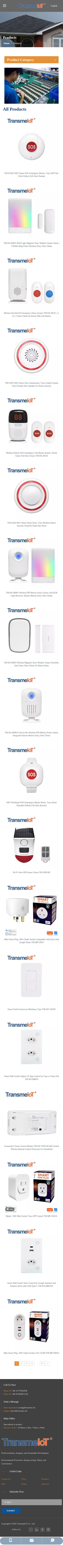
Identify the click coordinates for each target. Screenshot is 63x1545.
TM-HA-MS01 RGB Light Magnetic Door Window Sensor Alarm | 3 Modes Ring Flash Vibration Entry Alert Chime (31, 244)
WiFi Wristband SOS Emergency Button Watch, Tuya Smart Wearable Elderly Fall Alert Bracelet (31, 804)
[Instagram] (48, 1529)
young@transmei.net (26, 1408)
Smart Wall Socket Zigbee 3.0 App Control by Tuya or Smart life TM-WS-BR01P (31, 1077)
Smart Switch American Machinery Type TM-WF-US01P (32, 1009)
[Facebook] (31, 1529)
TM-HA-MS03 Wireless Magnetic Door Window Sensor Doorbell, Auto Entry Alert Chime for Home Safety (31, 664)
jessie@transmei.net (19, 1411)
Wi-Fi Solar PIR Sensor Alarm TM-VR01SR (31, 872)
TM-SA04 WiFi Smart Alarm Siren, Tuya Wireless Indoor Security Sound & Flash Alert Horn (31, 524)
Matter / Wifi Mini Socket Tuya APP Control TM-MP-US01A (31, 1216)
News (24, 1479)
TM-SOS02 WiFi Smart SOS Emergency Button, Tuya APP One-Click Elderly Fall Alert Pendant (31, 174)
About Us (45, 1484)
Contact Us (6, 1479)
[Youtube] (42, 1529)
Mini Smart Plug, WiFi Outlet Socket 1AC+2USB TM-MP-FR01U (31, 1353)
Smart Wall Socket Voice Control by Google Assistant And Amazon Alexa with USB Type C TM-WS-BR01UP (31, 1284)
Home (24, 1484)
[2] (31, 86)
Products (45, 1479)
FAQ (3, 1484)
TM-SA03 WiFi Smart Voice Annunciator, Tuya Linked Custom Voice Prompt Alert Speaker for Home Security (31, 384)
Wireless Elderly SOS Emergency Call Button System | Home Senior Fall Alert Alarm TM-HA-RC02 (31, 454)
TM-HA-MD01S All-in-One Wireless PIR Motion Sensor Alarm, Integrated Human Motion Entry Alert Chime (31, 734)
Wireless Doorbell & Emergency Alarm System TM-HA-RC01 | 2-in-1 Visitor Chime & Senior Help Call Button (31, 314)
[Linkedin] (36, 1529)
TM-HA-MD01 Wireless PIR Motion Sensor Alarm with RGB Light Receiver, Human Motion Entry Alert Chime (31, 594)
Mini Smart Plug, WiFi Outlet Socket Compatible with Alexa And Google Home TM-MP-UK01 (31, 940)
